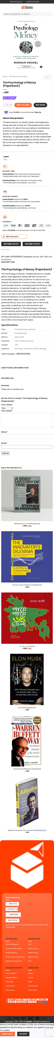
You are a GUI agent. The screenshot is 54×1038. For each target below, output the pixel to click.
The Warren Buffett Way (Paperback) (27, 769)
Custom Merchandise (14, 948)
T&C (30, 944)
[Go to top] (49, 1034)
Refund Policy (33, 957)
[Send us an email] (45, 2)
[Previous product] (49, 77)
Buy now (40, 105)
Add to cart (23, 105)
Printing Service (11, 953)
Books (5, 77)
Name (4, 432)
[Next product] (45, 77)
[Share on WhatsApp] (11, 249)
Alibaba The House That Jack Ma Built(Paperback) (27, 830)
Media (30, 973)
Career (30, 977)
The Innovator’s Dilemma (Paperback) (27, 585)
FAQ (29, 961)
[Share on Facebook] (14, 249)
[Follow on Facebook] (41, 2)
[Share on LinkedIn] (25, 249)
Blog (30, 982)
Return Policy (33, 953)
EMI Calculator (12, 237)
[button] (3, 7)
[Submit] (49, 14)
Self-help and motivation (18, 77)
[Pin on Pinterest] (22, 249)
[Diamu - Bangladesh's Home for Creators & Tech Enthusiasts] (27, 7)
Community (33, 986)
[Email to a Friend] (19, 249)
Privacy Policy (33, 948)
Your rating (7, 404)
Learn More (32, 183)
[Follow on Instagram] (43, 2)
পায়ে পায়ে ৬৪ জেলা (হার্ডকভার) (27, 646)
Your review (7, 411)
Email (4, 443)
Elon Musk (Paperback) (27, 708)
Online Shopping (12, 944)
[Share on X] (17, 249)
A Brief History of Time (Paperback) (27, 524)
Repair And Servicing (14, 961)
